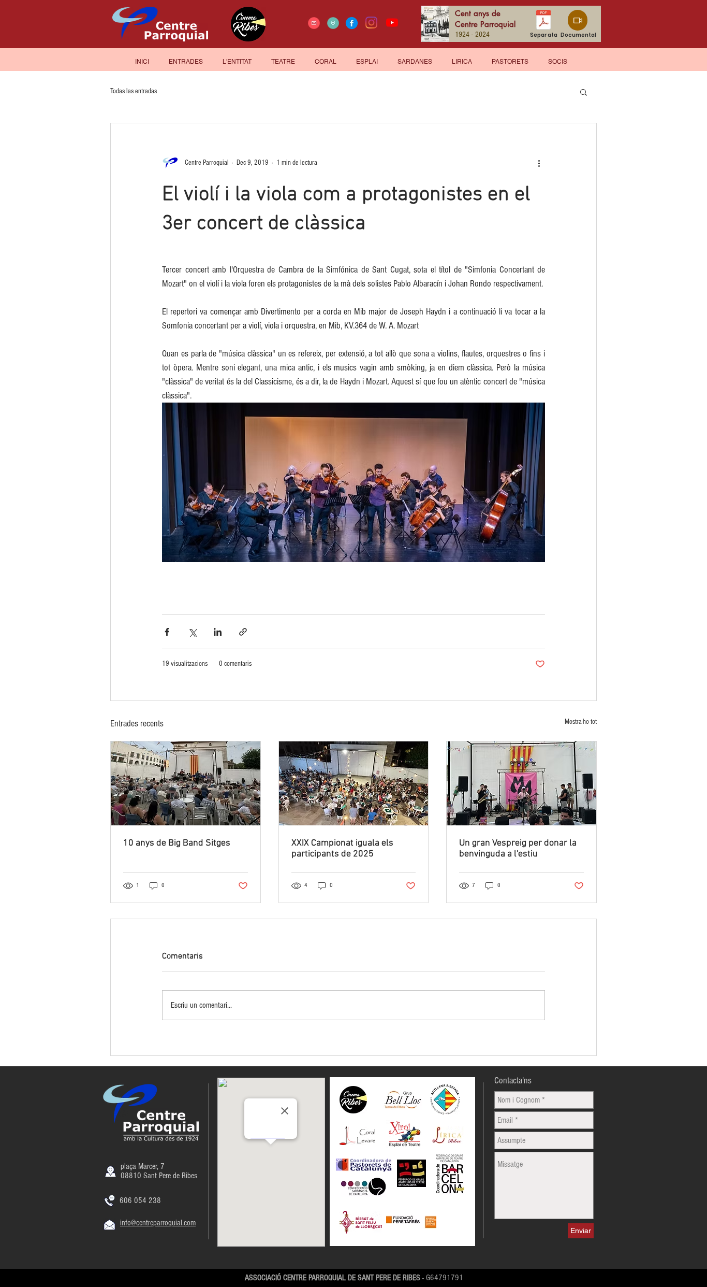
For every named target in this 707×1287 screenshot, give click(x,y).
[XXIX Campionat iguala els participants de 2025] (354, 783)
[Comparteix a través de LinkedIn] (218, 632)
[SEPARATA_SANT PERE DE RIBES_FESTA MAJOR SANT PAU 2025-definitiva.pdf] (543, 21)
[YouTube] (392, 22)
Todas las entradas (133, 91)
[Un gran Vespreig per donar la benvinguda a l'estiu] (521, 783)
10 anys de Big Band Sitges (176, 843)
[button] (557, 57)
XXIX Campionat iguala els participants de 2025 (342, 849)
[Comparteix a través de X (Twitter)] (192, 632)
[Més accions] (539, 162)
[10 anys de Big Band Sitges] (185, 783)
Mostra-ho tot (581, 722)
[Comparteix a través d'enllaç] (243, 632)
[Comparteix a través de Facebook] (167, 632)
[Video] (577, 20)
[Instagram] (371, 22)
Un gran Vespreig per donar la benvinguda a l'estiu (518, 849)
